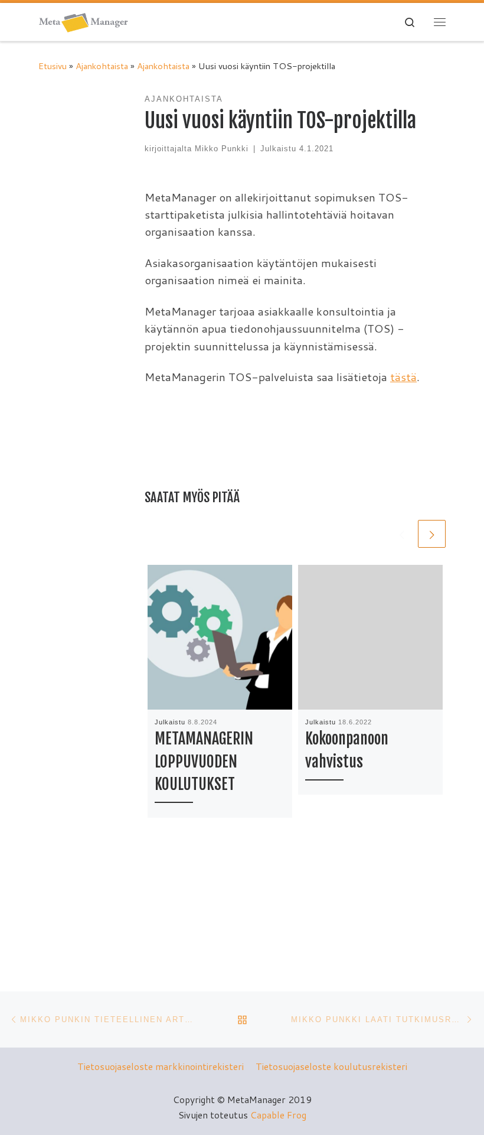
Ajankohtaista (102, 66)
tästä (403, 377)
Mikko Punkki (221, 148)
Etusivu (52, 66)
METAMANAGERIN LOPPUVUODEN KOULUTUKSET (204, 761)
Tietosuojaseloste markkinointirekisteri (160, 1066)
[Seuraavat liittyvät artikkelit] (432, 534)
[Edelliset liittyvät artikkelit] (402, 534)
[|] (83, 21)
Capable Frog (278, 1114)
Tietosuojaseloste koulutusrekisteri (331, 1066)
